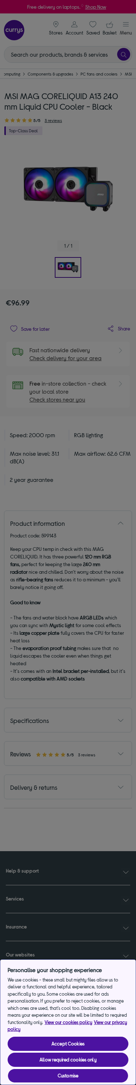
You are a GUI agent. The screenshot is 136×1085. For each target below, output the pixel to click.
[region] (68, 1022)
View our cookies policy (68, 1022)
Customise (68, 1075)
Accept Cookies (68, 1044)
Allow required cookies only (68, 1059)
